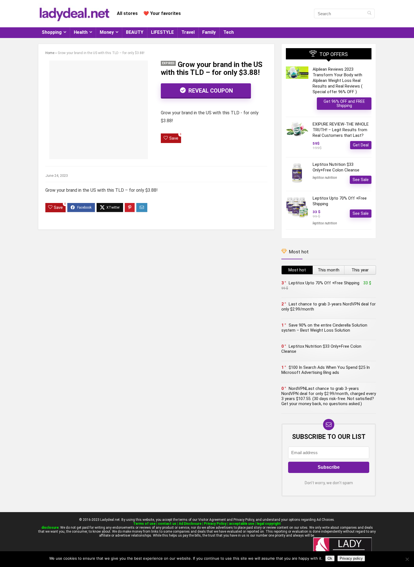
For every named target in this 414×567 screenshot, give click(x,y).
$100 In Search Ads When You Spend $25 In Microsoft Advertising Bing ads (325, 370)
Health (81, 32)
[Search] (369, 13)
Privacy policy (351, 558)
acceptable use (241, 524)
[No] (407, 559)
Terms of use (144, 524)
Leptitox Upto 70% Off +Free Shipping (324, 282)
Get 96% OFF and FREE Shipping (344, 103)
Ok (330, 558)
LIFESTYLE (162, 32)
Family (209, 32)
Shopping (52, 32)
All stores (127, 13)
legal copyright (269, 524)
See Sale (361, 179)
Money (107, 32)
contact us (167, 524)
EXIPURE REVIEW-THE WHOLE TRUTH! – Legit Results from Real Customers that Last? (341, 130)
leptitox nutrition (325, 178)
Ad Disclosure (190, 524)
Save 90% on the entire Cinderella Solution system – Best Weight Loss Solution (324, 328)
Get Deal (361, 145)
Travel (188, 32)
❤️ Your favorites (162, 13)
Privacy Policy (215, 524)
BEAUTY (134, 32)
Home (49, 53)
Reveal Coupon (210, 90)
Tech (228, 32)
